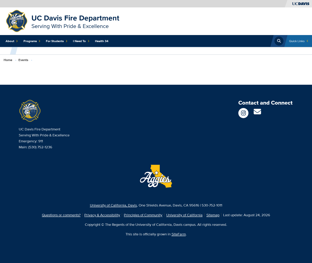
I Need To (79, 41)
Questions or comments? (61, 214)
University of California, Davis (113, 205)
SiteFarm (179, 234)
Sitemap (212, 214)
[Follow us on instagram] (243, 113)
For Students (55, 41)
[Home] (17, 20)
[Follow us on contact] (257, 113)
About (10, 41)
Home (8, 60)
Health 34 (101, 41)
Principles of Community (143, 214)
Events (23, 60)
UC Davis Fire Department (75, 17)
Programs (30, 41)
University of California (184, 214)
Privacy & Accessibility (102, 214)
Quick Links (297, 41)
